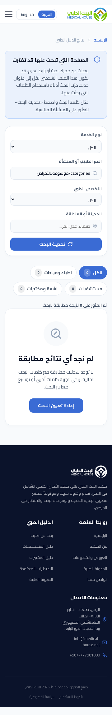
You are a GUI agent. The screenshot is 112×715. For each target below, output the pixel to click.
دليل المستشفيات (37, 546)
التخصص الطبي (88, 188)
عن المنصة (98, 546)
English (27, 14)
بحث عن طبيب (41, 535)
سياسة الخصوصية (42, 697)
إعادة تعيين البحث (56, 405)
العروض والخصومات (89, 557)
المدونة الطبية (95, 568)
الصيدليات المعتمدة (36, 568)
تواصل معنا (97, 579)
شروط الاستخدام (71, 697)
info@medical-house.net (87, 641)
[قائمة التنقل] (8, 14)
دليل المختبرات (41, 557)
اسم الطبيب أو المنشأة (80, 161)
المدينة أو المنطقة (84, 214)
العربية (46, 14)
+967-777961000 (85, 655)
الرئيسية (100, 40)
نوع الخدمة (91, 134)
